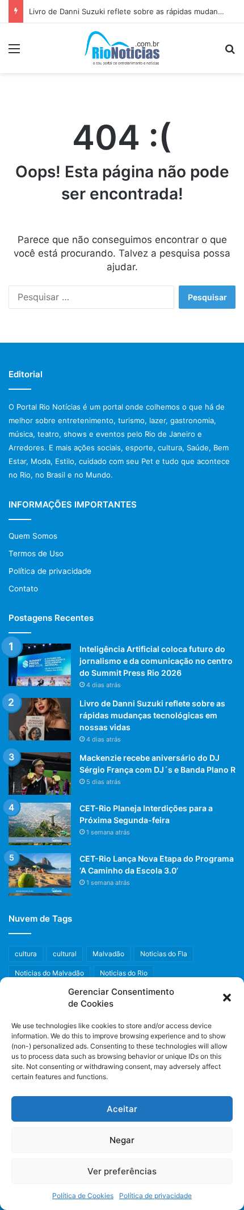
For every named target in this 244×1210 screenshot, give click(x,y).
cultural (65, 953)
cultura (26, 953)
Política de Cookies (82, 1195)
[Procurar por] (229, 52)
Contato (23, 588)
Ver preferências (122, 1171)
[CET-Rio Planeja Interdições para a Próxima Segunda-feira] (40, 824)
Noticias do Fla (163, 953)
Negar (122, 1140)
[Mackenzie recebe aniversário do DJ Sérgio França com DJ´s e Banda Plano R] (40, 773)
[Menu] (14, 52)
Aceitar (122, 1109)
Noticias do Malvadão (49, 973)
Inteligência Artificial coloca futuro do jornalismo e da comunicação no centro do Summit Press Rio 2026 (156, 661)
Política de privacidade (155, 1195)
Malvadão (108, 953)
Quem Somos (33, 535)
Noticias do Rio (124, 973)
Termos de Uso (36, 553)
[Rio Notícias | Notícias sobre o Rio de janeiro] (122, 48)
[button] (227, 997)
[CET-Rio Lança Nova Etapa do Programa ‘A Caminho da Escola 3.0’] (40, 874)
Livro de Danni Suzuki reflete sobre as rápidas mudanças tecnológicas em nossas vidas (152, 715)
